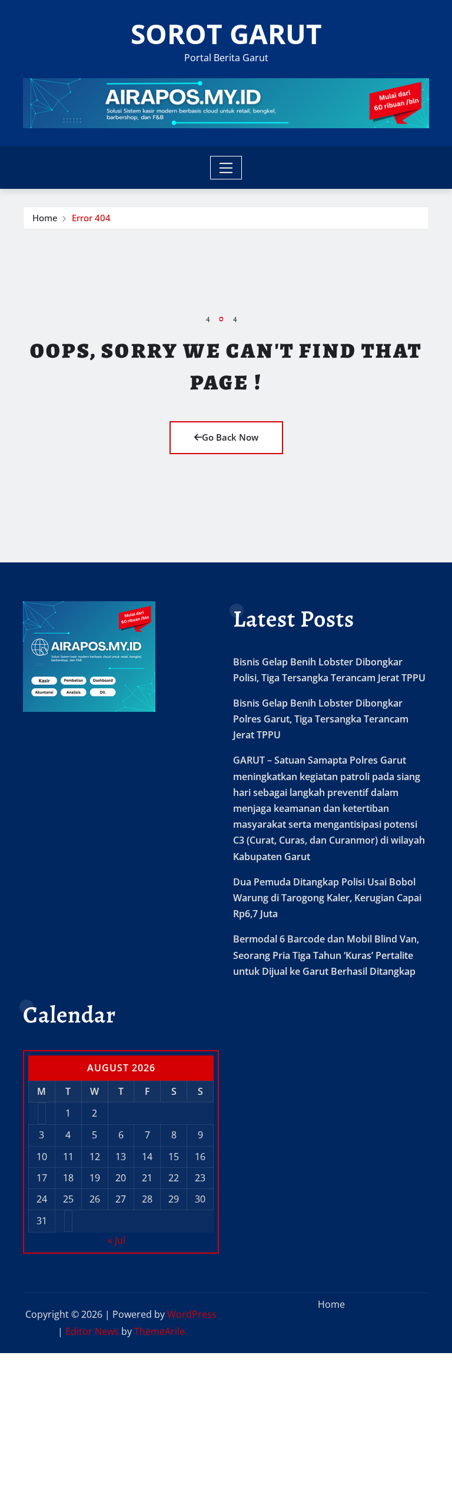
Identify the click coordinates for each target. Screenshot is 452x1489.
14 (147, 1156)
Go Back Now (230, 437)
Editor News (92, 1331)
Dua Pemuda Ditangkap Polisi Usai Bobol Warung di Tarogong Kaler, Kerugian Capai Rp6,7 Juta (327, 897)
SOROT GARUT (226, 33)
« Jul (116, 1240)
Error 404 (91, 218)
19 (94, 1177)
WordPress (192, 1314)
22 (173, 1177)
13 (120, 1156)
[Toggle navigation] (226, 167)
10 (41, 1156)
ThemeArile (159, 1331)
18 (68, 1177)
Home (45, 218)
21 (147, 1177)
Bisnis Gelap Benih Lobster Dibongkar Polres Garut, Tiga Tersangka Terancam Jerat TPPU (320, 719)
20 (120, 1177)
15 (173, 1156)
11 (68, 1156)
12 (94, 1156)
